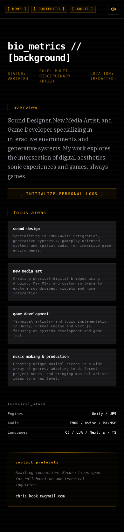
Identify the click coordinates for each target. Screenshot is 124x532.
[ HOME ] (16, 9)
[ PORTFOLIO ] (49, 9)
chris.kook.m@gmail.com (40, 496)
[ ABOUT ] (82, 9)
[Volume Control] (113, 9)
